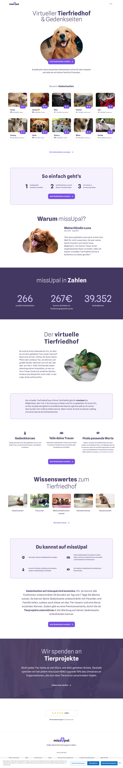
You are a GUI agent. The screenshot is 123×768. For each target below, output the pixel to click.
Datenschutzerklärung (65, 758)
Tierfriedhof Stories (106, 452)
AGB (49, 758)
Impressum (38, 758)
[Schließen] (120, 763)
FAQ (26, 758)
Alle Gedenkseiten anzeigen (59, 152)
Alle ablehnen (93, 763)
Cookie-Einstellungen (86, 758)
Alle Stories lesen (60, 523)
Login (110, 3)
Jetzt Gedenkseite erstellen (60, 61)
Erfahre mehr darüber (60, 685)
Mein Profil (104, 758)
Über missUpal (14, 758)
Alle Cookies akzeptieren (109, 763)
